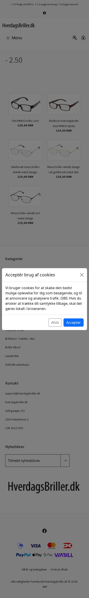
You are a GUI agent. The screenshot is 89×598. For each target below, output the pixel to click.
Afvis (55, 322)
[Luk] (81, 274)
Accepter (73, 322)
